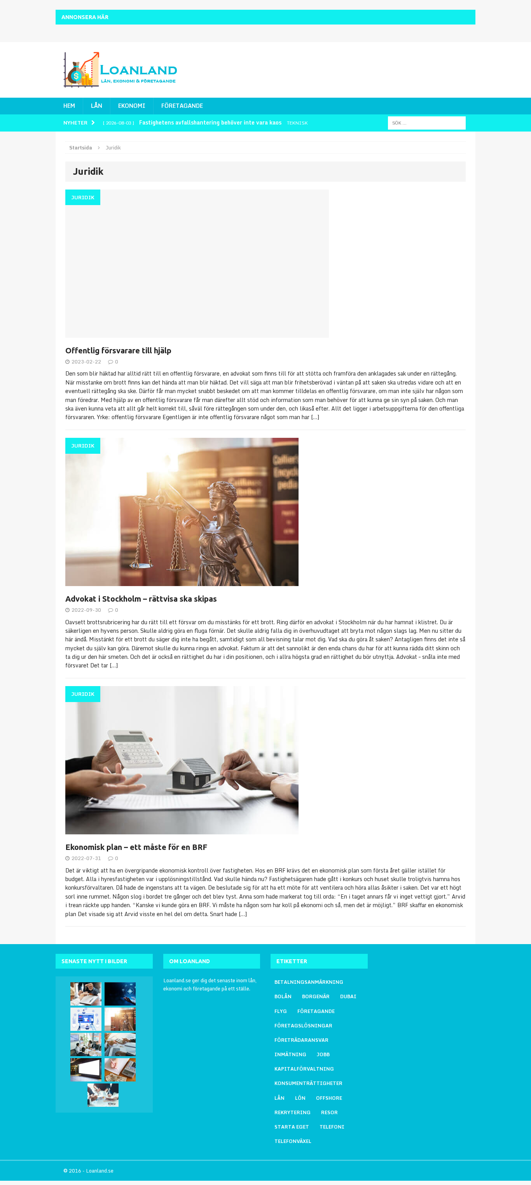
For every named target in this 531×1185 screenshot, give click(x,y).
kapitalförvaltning (304, 1069)
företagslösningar (303, 1025)
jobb (323, 1054)
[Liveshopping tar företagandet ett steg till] (85, 1019)
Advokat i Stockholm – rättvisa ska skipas (141, 598)
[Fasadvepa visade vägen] (85, 1069)
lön (300, 1098)
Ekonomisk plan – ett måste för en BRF (136, 847)
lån (279, 1098)
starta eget (291, 1127)
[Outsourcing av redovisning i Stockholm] (120, 994)
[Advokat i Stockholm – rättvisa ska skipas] (120, 1019)
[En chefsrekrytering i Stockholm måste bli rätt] (85, 1044)
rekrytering (292, 1112)
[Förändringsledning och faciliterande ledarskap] (103, 1095)
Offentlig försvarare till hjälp (118, 350)
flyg (280, 1011)
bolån (283, 996)
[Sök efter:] (427, 122)
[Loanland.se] (122, 70)
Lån (96, 105)
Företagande (182, 105)
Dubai (348, 996)
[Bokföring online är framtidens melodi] (120, 1044)
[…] (315, 417)
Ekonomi (131, 105)
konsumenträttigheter (308, 1083)
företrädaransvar (301, 1040)
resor (329, 1112)
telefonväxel (292, 1141)
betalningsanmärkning (308, 982)
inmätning (290, 1054)
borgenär (316, 996)
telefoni (332, 1127)
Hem (69, 105)
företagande (316, 1011)
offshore (329, 1098)
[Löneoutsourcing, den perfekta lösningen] (120, 1069)
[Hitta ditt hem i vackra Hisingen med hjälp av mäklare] (85, 994)
